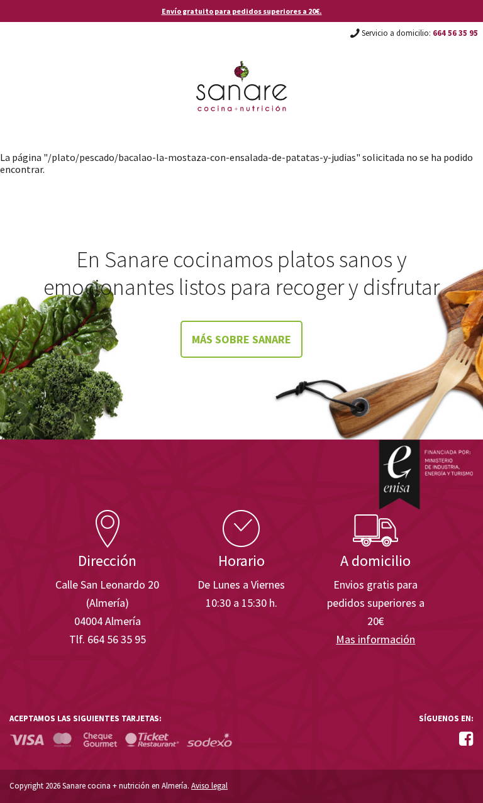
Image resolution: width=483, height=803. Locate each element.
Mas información (375, 639)
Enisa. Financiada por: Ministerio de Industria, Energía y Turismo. (426, 474)
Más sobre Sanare (241, 339)
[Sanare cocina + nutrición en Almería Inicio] (241, 74)
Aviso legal (209, 785)
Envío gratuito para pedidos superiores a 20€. (242, 11)
